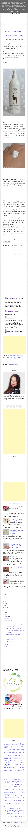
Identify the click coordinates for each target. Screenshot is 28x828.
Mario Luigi (21, 800)
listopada (6, 618)
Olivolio (15, 805)
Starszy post (21, 253)
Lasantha (22, 825)
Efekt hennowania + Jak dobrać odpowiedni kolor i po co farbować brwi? (16, 508)
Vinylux (16, 814)
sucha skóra (12, 249)
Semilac (11, 810)
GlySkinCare (6, 792)
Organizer (9, 744)
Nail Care (11, 803)
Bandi (23, 779)
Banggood (6, 781)
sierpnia (6, 644)
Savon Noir (22, 808)
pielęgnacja (21, 245)
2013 (4, 614)
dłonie (5, 751)
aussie (5, 818)
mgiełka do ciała (13, 757)
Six (19, 810)
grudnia (6, 616)
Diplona (22, 787)
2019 (4, 601)
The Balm (20, 813)
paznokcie (7, 762)
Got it (18, 11)
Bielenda (6, 782)
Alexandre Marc (9, 779)
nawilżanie (15, 245)
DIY (12, 743)
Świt (21, 818)
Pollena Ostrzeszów (15, 807)
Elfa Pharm (12, 789)
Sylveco (16, 811)
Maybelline (13, 802)
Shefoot (16, 810)
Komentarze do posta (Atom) (16, 355)
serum (5, 767)
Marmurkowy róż (13, 580)
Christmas (9, 743)
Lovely (19, 798)
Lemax (5, 798)
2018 (4, 603)
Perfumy (14, 744)
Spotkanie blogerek (8, 747)
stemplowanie (10, 767)
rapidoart (17, 765)
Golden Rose (13, 792)
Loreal (8, 798)
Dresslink (6, 789)
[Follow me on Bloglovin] (17, 406)
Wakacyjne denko (10, 641)
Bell (18, 781)
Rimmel (12, 808)
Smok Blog (12, 746)
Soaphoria (22, 810)
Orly (5, 807)
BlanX (9, 784)
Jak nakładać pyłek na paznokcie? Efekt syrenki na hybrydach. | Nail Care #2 (16, 545)
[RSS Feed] (20, 406)
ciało (10, 245)
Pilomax (9, 807)
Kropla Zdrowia (21, 795)
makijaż (6, 757)
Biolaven (22, 782)
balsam (22, 747)
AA (4, 779)
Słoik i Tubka (21, 811)
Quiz (20, 807)
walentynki (17, 770)
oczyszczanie (15, 758)
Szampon (16, 747)
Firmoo (17, 791)
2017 (4, 605)
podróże (22, 764)
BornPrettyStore (18, 784)
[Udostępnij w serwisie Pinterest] (9, 242)
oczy (10, 758)
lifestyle (21, 755)
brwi (10, 749)
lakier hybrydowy (14, 755)
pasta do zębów (19, 760)
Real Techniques (7, 808)
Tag (19, 747)
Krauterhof (14, 795)
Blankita (9, 39)
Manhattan (11, 800)
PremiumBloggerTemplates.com (14, 826)
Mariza (5, 802)
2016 (4, 608)
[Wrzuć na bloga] (5, 242)
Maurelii (8, 802)
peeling (22, 762)
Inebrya (16, 794)
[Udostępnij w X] (6, 242)
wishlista (22, 770)
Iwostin (5, 795)
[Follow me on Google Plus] (11, 406)
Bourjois (5, 786)
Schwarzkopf (6, 810)
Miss (17, 802)
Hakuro (5, 794)
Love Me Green (13, 798)
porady (9, 765)
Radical (23, 807)
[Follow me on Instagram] (14, 406)
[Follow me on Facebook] (7, 406)
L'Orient (5, 797)
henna (16, 751)
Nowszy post (7, 253)
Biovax (5, 784)
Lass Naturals (14, 797)
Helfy (8, 794)
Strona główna (14, 253)
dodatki (22, 749)
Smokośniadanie (20, 746)
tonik (15, 769)
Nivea (9, 805)
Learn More (12, 11)
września (6, 623)
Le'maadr (22, 797)
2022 (4, 594)
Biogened (18, 782)
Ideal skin (12, 794)
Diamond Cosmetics (16, 788)
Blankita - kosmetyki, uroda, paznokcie (17, 822)
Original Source (21, 805)
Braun (9, 786)
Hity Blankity (17, 743)
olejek (10, 760)
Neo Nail (5, 805)
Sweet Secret (10, 811)
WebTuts (9, 825)
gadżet (12, 751)
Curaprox (20, 786)
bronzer (8, 818)
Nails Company (18, 803)
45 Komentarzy (19, 39)
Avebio (19, 779)
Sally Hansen (17, 808)
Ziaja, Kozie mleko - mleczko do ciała (15, 628)
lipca (5, 646)
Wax (23, 814)
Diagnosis (10, 787)
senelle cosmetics (16, 818)
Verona (12, 815)
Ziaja (17, 249)
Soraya (5, 811)
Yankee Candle (18, 816)
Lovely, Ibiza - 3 (13, 556)
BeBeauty (14, 781)
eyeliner (9, 751)
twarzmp (9, 770)
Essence (18, 789)
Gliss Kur (22, 791)
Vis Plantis (20, 815)
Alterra (15, 779)
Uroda (9, 814)
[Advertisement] (14, 345)
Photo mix (18, 744)
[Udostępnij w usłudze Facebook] (8, 242)
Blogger (16, 823)
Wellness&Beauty (7, 816)
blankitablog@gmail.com (13, 364)
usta (13, 770)
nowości (6, 758)
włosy (5, 772)
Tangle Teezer (13, 813)
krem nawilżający (16, 752)
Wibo (12, 816)
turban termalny (20, 769)
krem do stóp (7, 752)
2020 (4, 599)
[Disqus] (14, 276)
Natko (23, 803)
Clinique (15, 786)
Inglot (20, 794)
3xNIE (5, 743)
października (7, 620)
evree (11, 818)
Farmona (12, 791)
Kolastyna (9, 795)
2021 (4, 597)
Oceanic (12, 805)
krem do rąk (21, 751)
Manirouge (16, 800)
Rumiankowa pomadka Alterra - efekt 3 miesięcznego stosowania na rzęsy (17, 531)
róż (23, 765)
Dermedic (6, 788)
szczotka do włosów (8, 769)
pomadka (6, 765)
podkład (16, 764)
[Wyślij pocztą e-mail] (4, 242)
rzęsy (21, 765)
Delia (23, 786)
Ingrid (23, 794)
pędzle (13, 765)
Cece (12, 786)
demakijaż (18, 749)
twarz (5, 770)
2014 (4, 612)
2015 (4, 610)
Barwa (10, 781)
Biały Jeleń (22, 781)
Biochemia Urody (12, 782)
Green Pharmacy (20, 792)
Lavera (18, 797)
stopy (16, 767)
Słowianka (6, 813)
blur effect (6, 749)
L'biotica (9, 797)
